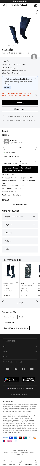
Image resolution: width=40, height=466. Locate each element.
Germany (31, 452)
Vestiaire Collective (12, 362)
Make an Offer (20, 109)
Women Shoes (9, 317)
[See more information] (36, 94)
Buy (5, 346)
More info (22, 70)
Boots (21, 317)
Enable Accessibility (20, 1)
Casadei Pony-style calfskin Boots (16, 328)
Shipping (8, 232)
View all (20, 302)
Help (7, 249)
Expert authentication (14, 216)
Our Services (9, 341)
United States (24, 452)
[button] (35, 5)
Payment (8, 224)
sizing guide (14, 68)
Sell (5, 352)
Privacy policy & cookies (19, 395)
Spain (18, 454)
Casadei (8, 50)
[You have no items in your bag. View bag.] (35, 5)
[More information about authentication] (35, 78)
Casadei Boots (9, 322)
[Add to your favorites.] (17, 283)
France (6, 452)
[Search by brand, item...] (4, 5)
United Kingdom (14, 452)
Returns (8, 241)
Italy (22, 454)
